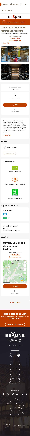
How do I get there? (15, 383)
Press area (15, 368)
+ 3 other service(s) (15, 98)
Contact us (15, 349)
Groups (15, 373)
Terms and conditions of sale (7, 426)
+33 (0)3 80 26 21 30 (15, 345)
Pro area (15, 363)
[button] (26, 4)
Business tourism (15, 378)
